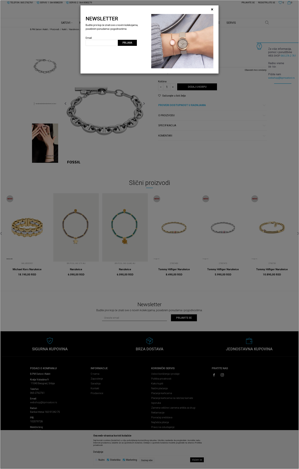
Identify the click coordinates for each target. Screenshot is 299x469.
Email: (89, 38)
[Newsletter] (182, 41)
